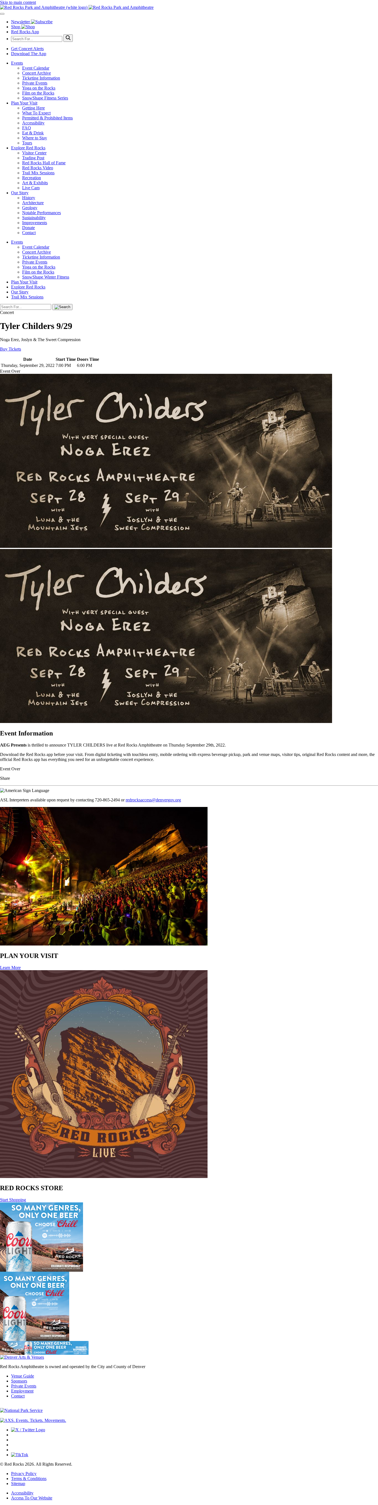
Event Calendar (35, 68)
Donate (28, 227)
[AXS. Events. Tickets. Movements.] (33, 1420)
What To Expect (36, 113)
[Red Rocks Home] (189, 7)
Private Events (34, 83)
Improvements (34, 222)
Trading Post (33, 157)
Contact (29, 232)
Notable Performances (41, 212)
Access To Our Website (31, 1498)
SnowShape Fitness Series (45, 98)
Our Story (20, 192)
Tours (27, 142)
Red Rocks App (25, 31)
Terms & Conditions (28, 1478)
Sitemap (18, 1483)
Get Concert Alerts (27, 48)
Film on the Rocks (38, 93)
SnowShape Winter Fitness (45, 277)
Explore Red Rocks (28, 147)
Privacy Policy (24, 1473)
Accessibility (33, 123)
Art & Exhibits (35, 182)
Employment (22, 1391)
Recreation (31, 177)
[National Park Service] (21, 1410)
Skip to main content (18, 2)
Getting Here (33, 108)
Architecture (33, 202)
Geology (29, 207)
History (28, 197)
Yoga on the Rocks (38, 88)
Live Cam (31, 187)
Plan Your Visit (24, 103)
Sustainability (34, 217)
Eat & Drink (33, 133)
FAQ (26, 128)
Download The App (28, 53)
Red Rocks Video (37, 167)
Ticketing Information (41, 78)
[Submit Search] (68, 38)
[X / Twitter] (28, 1429)
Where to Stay (34, 138)
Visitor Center (34, 152)
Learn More (10, 967)
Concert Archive (36, 73)
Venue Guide (22, 1376)
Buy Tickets (10, 349)
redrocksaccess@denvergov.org (153, 800)
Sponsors (19, 1381)
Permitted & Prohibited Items (47, 118)
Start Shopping (13, 1199)
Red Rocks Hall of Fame (44, 162)
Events (17, 63)
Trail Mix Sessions (38, 172)
